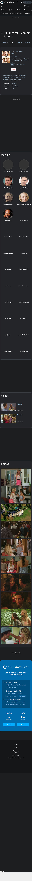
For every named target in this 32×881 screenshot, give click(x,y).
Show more (23, 696)
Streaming (29, 10)
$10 (23, 718)
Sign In (28, 6)
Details (12, 42)
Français (16, 747)
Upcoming (5, 13)
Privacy (17, 751)
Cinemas (21, 10)
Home (4, 10)
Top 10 (21, 13)
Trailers (13, 13)
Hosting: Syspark (16, 755)
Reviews (27, 42)
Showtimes (4, 42)
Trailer (20, 42)
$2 (9, 718)
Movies (12, 10)
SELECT (9, 724)
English (16, 744)
